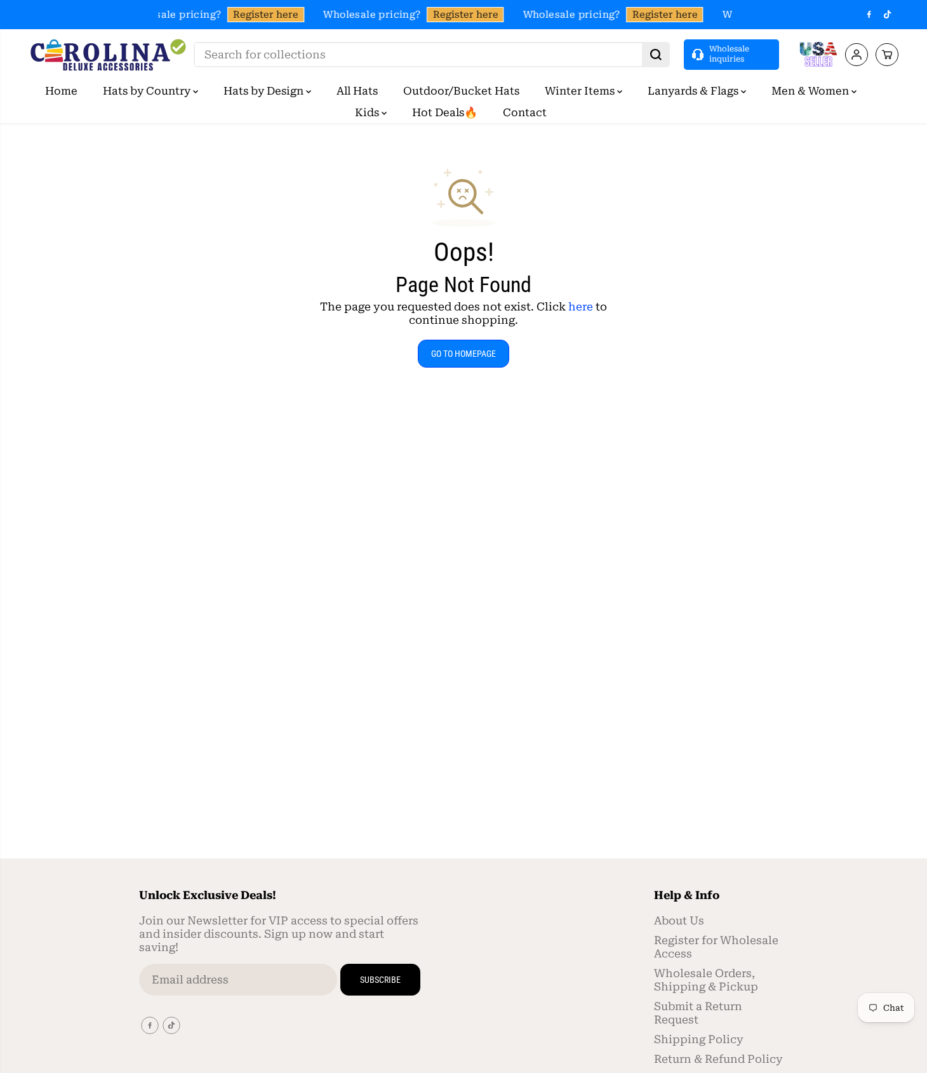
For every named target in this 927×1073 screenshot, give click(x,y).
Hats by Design (264, 90)
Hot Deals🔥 (444, 112)
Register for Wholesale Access (716, 947)
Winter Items (581, 90)
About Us (679, 920)
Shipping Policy (699, 1039)
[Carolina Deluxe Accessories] (108, 55)
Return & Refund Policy (718, 1059)
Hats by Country (148, 90)
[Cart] (887, 54)
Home (61, 90)
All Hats (357, 90)
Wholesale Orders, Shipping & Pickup (706, 980)
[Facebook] (869, 14)
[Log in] (856, 54)
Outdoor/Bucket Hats (461, 90)
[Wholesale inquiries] (731, 54)
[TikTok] (887, 14)
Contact (525, 112)
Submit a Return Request (698, 1013)
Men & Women (811, 90)
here (580, 306)
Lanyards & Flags (694, 90)
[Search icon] (656, 54)
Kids (368, 112)
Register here (264, 14)
